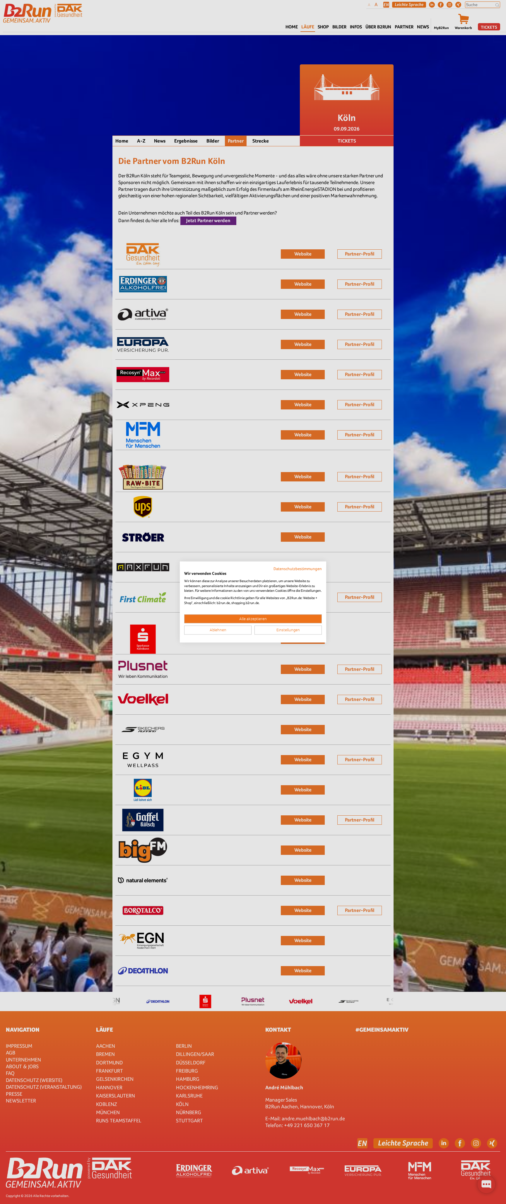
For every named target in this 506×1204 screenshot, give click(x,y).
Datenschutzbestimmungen (297, 568)
